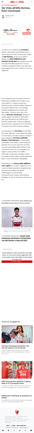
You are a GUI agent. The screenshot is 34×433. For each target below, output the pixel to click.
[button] (2, 1)
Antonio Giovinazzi (7, 249)
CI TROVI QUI (15, 261)
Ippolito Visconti (9, 15)
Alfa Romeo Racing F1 (9, 5)
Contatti (8, 425)
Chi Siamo (13, 425)
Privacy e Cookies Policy (21, 425)
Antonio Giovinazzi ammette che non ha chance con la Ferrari (15, 347)
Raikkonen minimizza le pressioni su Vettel (17, 397)
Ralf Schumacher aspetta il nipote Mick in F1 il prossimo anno (16, 382)
